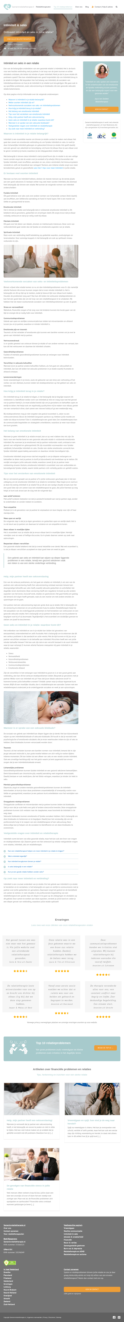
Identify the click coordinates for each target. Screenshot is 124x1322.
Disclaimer (52, 1317)
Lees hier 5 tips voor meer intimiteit (48, 168)
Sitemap (58, 1317)
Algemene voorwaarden (34, 1317)
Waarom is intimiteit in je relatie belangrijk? (26, 99)
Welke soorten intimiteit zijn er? (21, 102)
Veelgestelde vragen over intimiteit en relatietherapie (30, 126)
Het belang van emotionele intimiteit (23, 111)
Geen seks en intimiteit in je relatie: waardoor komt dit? (31, 120)
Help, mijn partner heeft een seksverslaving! (29, 1120)
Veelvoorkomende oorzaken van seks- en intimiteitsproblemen (34, 105)
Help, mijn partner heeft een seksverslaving (26, 117)
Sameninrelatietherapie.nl (18, 1317)
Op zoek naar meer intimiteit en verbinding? (26, 128)
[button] (116, 7)
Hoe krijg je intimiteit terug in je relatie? (24, 108)
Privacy (45, 1317)
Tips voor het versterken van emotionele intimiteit (29, 114)
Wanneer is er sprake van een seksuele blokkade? (28, 123)
